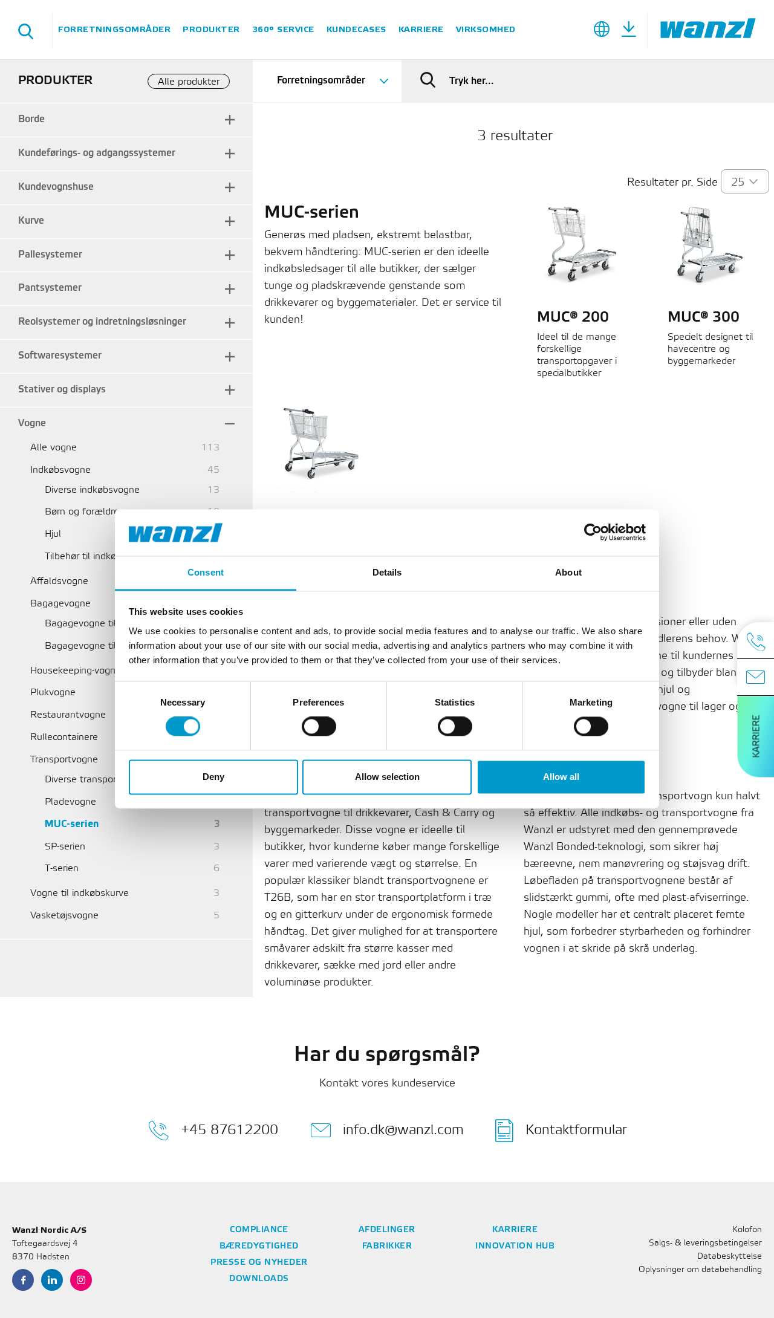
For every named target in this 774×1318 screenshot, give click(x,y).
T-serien (62, 868)
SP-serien (65, 846)
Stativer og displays (62, 389)
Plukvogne (53, 692)
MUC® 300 (704, 318)
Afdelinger (387, 1230)
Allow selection (387, 776)
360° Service (283, 29)
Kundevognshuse (56, 187)
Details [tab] (387, 572)
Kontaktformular (576, 1130)
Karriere (421, 29)
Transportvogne (64, 759)
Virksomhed (486, 29)
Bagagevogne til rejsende (100, 646)
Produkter (211, 29)
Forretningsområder (114, 29)
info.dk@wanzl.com (403, 1130)
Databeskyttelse (729, 1257)
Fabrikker (387, 1246)
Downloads (259, 1279)
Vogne (32, 423)
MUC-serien (72, 824)
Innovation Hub (514, 1246)
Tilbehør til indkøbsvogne (99, 556)
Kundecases (356, 29)
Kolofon (747, 1230)
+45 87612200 (229, 1130)
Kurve (31, 221)
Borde (31, 119)
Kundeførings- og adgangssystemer (96, 153)
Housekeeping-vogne (75, 670)
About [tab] (568, 572)
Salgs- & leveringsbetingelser (705, 1243)
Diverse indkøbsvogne (92, 490)
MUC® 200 (573, 318)
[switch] (319, 726)
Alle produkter (189, 81)
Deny (213, 776)
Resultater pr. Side (672, 182)
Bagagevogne (60, 603)
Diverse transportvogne (95, 779)
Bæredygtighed (259, 1246)
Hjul (53, 534)
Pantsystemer (50, 288)
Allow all (561, 776)
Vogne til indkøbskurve (79, 893)
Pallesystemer (50, 254)
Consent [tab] (205, 572)
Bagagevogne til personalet (105, 623)
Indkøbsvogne (60, 470)
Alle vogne (53, 447)
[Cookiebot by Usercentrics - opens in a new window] (593, 533)
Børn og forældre (82, 511)
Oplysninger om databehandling (700, 1270)
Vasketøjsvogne (64, 915)
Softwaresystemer (60, 355)
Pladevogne (70, 802)
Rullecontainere (64, 737)
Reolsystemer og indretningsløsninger (102, 321)
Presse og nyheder (259, 1263)
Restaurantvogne (68, 714)
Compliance (259, 1230)
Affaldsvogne (59, 581)
